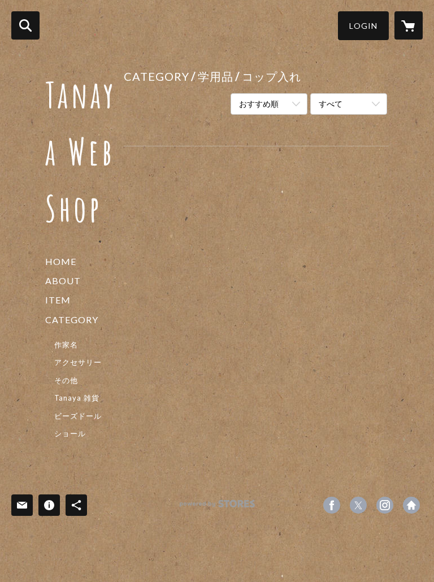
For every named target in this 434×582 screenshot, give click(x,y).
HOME (60, 261)
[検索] (25, 25)
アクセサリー (78, 362)
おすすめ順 (259, 103)
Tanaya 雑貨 (76, 397)
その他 (66, 380)
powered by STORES (217, 507)
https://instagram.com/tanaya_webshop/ (384, 505)
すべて (330, 103)
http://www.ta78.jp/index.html (411, 505)
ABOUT (63, 280)
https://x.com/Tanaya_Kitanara (358, 505)
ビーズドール (78, 415)
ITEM (58, 299)
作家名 (66, 344)
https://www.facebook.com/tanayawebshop (331, 505)
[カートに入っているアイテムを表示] (408, 25)
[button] (363, 25)
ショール (70, 433)
